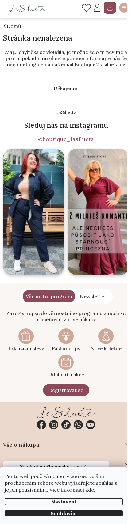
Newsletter (93, 296)
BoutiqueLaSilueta (41, 424)
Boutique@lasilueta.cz (100, 64)
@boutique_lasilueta (66, 139)
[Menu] (124, 8)
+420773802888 (78, 424)
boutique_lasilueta (53, 424)
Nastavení (63, 502)
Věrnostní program (49, 296)
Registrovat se (66, 390)
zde (89, 490)
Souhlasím (64, 513)
